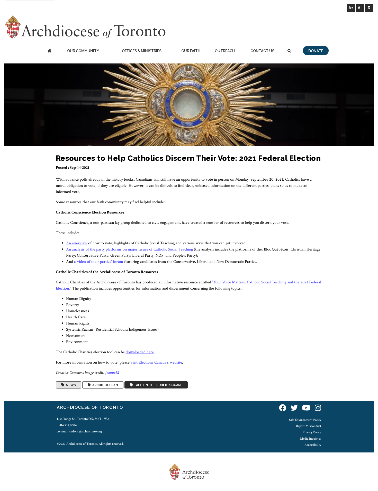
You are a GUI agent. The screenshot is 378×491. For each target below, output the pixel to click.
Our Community (83, 51)
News (70, 385)
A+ (350, 7)
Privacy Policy (312, 432)
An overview (76, 243)
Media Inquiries (310, 439)
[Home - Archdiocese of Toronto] (49, 51)
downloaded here (140, 352)
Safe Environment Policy (305, 420)
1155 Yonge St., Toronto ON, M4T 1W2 (83, 419)
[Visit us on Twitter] (294, 408)
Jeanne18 (112, 372)
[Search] (289, 51)
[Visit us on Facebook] (282, 408)
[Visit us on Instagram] (318, 408)
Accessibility (312, 445)
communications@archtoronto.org (79, 431)
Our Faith (190, 51)
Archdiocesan (104, 385)
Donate (315, 51)
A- (360, 7)
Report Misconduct (308, 426)
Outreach (225, 51)
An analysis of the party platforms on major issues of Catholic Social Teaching (129, 249)
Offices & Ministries (141, 51)
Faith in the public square (157, 385)
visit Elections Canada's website (156, 362)
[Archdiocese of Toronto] (85, 26)
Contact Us (262, 51)
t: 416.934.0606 (67, 425)
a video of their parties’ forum (98, 261)
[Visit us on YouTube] (306, 408)
